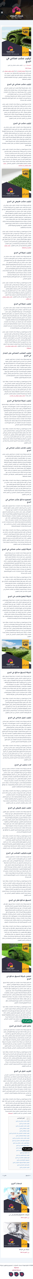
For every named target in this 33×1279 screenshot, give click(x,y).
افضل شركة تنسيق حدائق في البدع (21, 1162)
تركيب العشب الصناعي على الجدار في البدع (19, 1133)
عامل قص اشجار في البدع (23, 1165)
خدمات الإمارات (21, 71)
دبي (28, 1217)
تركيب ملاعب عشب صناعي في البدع (21, 1138)
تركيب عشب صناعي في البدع (22, 1121)
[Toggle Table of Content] (27, 1118)
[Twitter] (16, 1274)
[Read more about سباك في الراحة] (16, 1234)
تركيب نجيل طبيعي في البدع (22, 1155)
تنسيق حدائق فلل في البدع (23, 1160)
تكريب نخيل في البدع (24, 1167)
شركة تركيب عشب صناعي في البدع (21, 1143)
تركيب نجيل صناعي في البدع (22, 1150)
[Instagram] (11, 1274)
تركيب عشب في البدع (24, 1123)
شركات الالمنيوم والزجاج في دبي (19, 1215)
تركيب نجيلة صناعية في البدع (22, 1135)
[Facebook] (22, 1274)
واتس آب (27, 1021)
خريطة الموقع (16, 1270)
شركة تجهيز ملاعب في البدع (22, 1145)
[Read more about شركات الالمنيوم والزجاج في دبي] (16, 1200)
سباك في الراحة (24, 1250)
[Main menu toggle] (2, 12)
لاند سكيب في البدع (24, 1153)
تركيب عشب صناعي (9, 71)
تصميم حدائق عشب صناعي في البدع (20, 1140)
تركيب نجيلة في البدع (24, 1128)
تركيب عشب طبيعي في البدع (22, 1126)
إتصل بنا (28, 1149)
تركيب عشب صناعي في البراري (17, 395)
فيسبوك (10, 1113)
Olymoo (16, 1268)
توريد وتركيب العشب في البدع (22, 1157)
